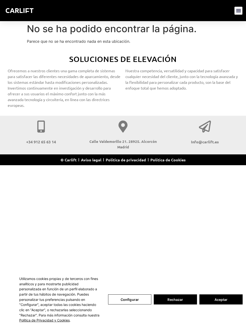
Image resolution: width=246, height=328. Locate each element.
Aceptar (221, 300)
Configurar (130, 300)
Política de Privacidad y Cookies (44, 320)
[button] (238, 11)
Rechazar (175, 300)
